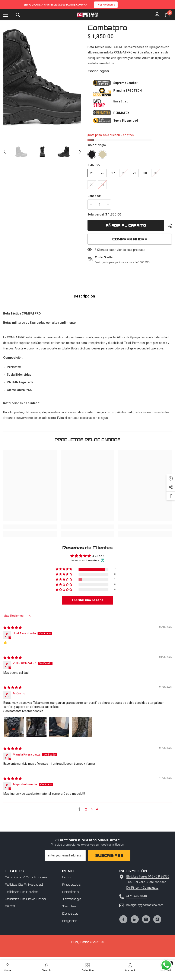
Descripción (84, 296)
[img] (12, 627)
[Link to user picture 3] (59, 727)
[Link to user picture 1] (13, 727)
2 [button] (86, 809)
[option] (42, 77)
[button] (4, 152)
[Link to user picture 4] (82, 727)
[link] (30, 526)
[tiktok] (157, 919)
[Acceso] (157, 14)
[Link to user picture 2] (36, 727)
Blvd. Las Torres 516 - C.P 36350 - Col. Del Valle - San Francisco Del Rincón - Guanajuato (147, 882)
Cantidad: (94, 196)
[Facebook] (123, 919)
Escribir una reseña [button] (87, 600)
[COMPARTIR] (168, 226)
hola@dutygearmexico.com (144, 905)
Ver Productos (106, 4)
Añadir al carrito (127, 225)
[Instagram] (146, 919)
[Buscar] (17, 14)
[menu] (5, 14)
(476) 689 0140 (136, 896)
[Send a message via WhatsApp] (166, 965)
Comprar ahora (129, 239)
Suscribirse (109, 855)
